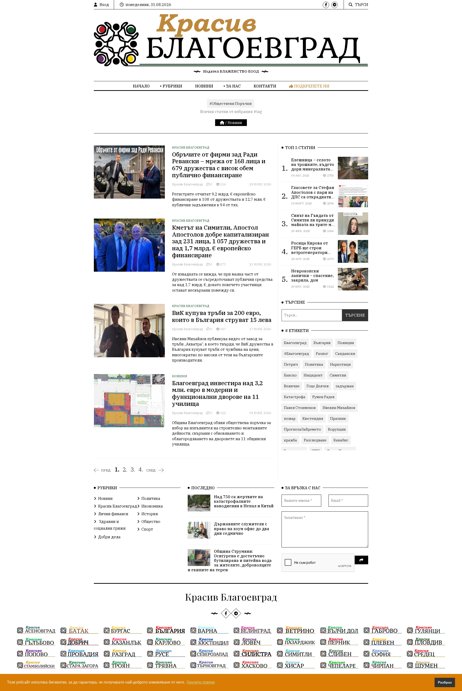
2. (124, 469)
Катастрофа (294, 397)
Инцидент (313, 375)
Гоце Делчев (318, 386)
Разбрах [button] (445, 682)
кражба (290, 440)
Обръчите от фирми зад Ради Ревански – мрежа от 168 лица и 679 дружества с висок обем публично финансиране (218, 165)
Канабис (341, 440)
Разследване (315, 440)
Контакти (265, 86)
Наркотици (340, 364)
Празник (338, 418)
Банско (290, 375)
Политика (314, 364)
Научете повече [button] (201, 682)
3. (132, 469)
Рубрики (172, 86)
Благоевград (295, 342)
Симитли (338, 375)
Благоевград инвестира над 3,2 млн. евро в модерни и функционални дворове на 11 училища (217, 393)
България (322, 342)
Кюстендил (312, 418)
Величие (292, 386)
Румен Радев (323, 397)
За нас (233, 86)
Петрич (291, 364)
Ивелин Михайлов (339, 407)
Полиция (346, 342)
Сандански (345, 353)
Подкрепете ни (311, 86)
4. (140, 469)
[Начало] (222, 122)
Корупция (337, 429)
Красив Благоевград (190, 147)
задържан (345, 386)
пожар (289, 418)
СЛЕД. (151, 470)
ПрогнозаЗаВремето (302, 429)
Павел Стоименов (300, 407)
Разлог (322, 353)
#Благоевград (296, 353)
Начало (141, 86)
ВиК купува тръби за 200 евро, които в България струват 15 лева (221, 316)
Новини (204, 86)
